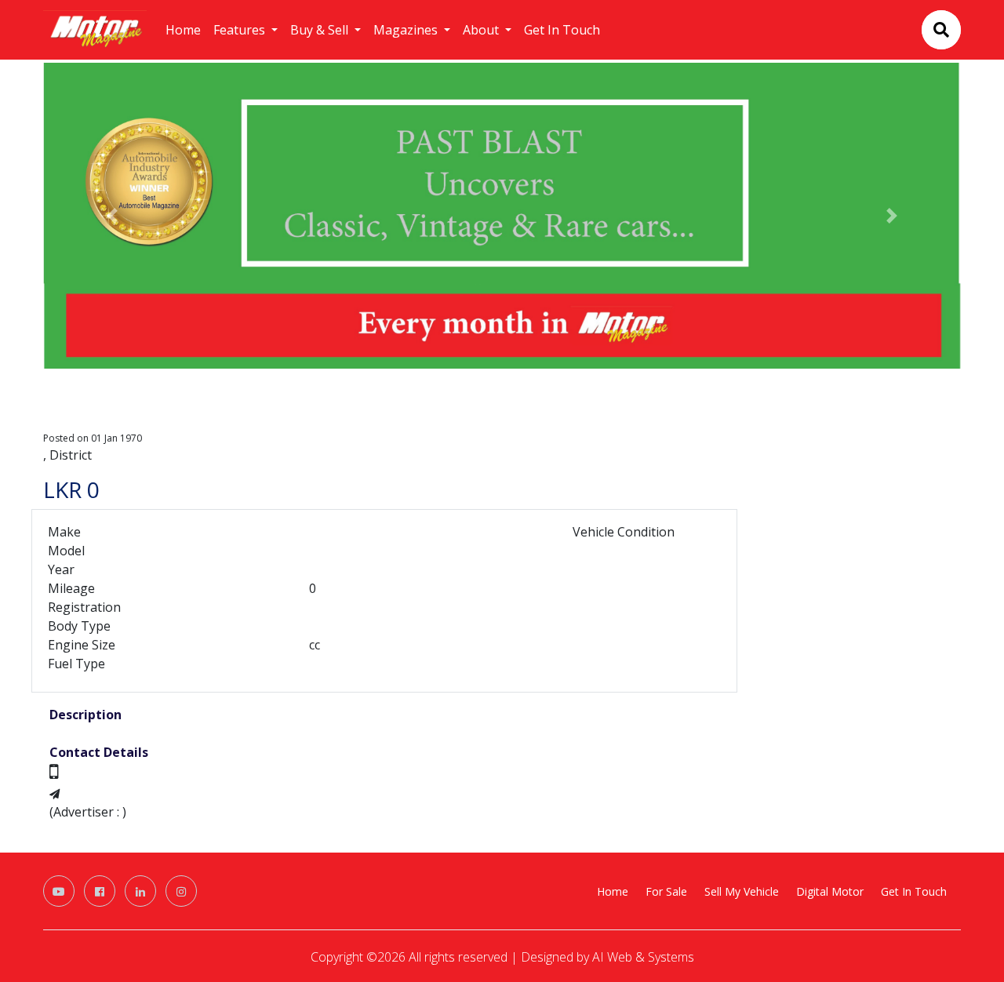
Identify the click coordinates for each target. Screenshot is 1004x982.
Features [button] (240, 29)
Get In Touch (562, 29)
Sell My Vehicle (741, 891)
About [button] (482, 29)
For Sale (666, 891)
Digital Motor (830, 891)
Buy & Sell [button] (320, 29)
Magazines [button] (407, 29)
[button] (112, 216)
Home (183, 29)
